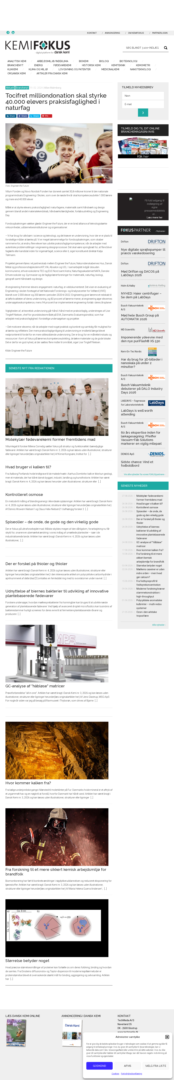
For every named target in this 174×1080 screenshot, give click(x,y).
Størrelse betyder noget (27, 960)
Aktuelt (10, 87)
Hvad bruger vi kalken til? (28, 467)
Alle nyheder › (159, 625)
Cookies (115, 1074)
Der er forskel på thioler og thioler (36, 564)
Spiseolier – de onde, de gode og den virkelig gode (51, 522)
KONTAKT (92, 33)
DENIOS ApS (127, 454)
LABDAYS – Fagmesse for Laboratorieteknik (133, 402)
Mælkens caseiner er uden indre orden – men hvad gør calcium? (150, 573)
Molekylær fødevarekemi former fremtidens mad (50, 439)
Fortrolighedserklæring (131, 1074)
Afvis (127, 1065)
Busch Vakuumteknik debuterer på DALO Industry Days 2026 (142, 388)
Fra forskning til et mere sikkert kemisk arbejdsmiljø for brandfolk (150, 557)
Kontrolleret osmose (24, 494)
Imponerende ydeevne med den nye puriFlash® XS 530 (142, 339)
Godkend (99, 1065)
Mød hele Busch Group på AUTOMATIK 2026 (140, 317)
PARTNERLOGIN (160, 33)
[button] (167, 1037)
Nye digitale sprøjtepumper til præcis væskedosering (143, 251)
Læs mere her (154, 217)
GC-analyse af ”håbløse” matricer (35, 686)
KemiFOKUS (37, 47)
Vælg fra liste (155, 1065)
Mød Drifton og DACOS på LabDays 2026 (140, 273)
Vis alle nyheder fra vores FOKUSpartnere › (144, 474)
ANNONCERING (112, 33)
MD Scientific (128, 329)
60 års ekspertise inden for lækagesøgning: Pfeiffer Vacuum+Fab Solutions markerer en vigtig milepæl (141, 438)
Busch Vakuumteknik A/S (132, 307)
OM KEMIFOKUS (136, 33)
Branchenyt (22, 87)
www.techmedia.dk (128, 1032)
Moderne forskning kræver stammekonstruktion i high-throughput (150, 592)
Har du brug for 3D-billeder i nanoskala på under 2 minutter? (141, 363)
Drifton (124, 241)
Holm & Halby (128, 285)
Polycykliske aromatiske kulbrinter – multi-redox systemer (149, 604)
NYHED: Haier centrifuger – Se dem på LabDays (141, 295)
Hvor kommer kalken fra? (28, 783)
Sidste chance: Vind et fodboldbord (137, 463)
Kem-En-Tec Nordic (131, 351)
